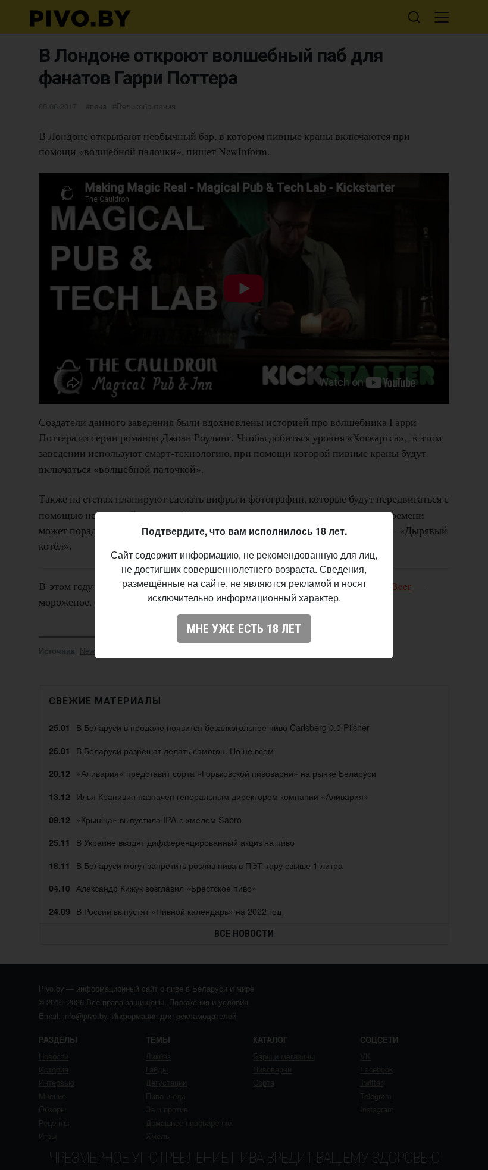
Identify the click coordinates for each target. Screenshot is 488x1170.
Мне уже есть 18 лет (244, 629)
